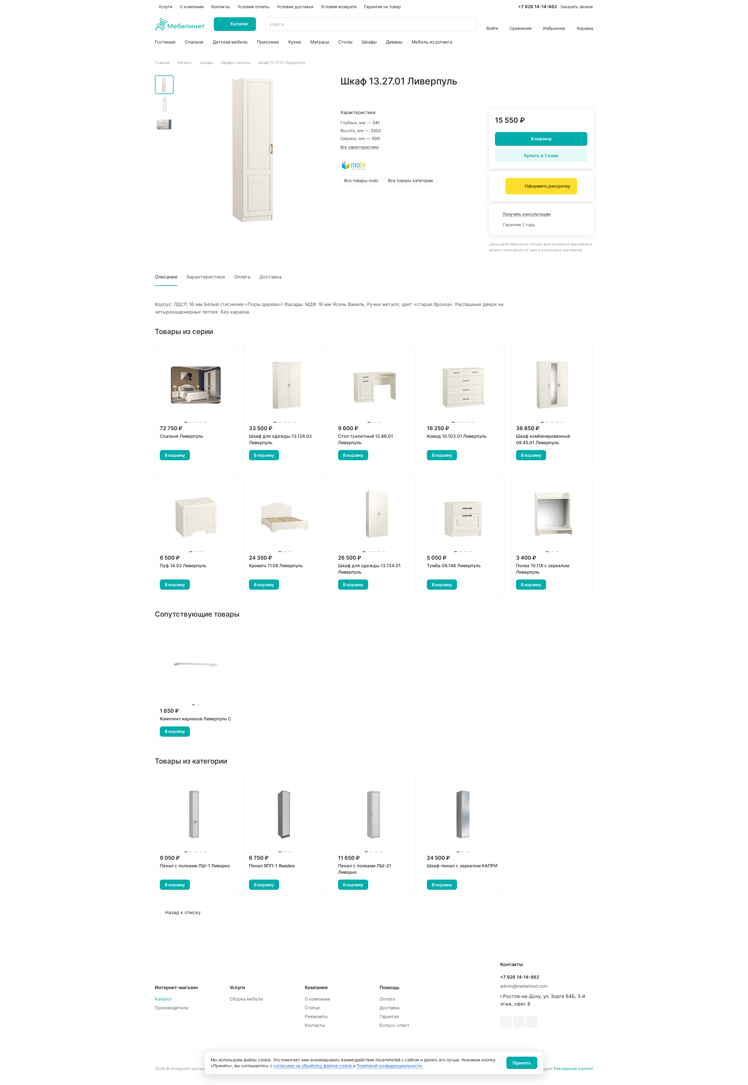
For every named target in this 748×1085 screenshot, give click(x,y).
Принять (521, 1063)
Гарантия (389, 1016)
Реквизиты (316, 1016)
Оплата (242, 277)
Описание (166, 277)
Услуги (237, 987)
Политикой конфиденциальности (389, 1065)
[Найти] (470, 24)
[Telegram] (506, 1021)
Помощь (389, 987)
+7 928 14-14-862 (537, 6)
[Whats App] (519, 1021)
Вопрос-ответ (394, 1025)
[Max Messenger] (532, 1021)
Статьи (312, 1007)
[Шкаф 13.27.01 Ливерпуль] (252, 151)
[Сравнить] (575, 93)
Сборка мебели (246, 999)
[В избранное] (561, 93)
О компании (317, 999)
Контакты (315, 1025)
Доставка (270, 277)
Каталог (163, 999)
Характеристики (205, 277)
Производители (171, 1007)
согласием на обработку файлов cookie (313, 1065)
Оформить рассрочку (547, 186)
